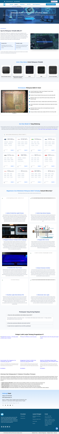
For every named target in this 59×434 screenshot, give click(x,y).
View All (12, 150)
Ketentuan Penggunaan (42, 432)
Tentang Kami (22, 416)
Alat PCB (28, 4)
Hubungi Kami (22, 418)
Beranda (11, 4)
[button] (2, 102)
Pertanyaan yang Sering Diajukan (36, 417)
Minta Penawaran (29, 18)
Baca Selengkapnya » (3, 368)
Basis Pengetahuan (36, 4)
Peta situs (55, 432)
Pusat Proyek (35, 421)
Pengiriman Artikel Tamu (37, 419)
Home (13, 6)
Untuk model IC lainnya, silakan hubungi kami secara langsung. (48, 129)
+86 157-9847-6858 (17, 1)
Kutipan (34, 423)
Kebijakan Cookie (50, 432)
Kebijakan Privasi (35, 432)
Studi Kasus (22, 4)
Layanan (16, 4)
